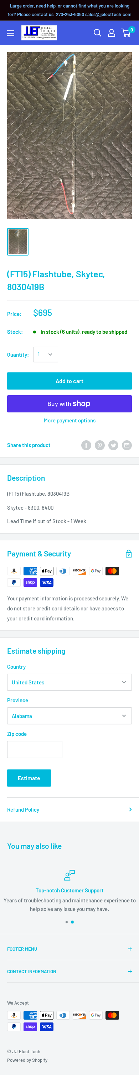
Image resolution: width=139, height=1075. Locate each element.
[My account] (111, 33)
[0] (126, 33)
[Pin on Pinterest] (100, 445)
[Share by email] (127, 445)
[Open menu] (10, 33)
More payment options (70, 420)
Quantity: (18, 354)
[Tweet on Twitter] (113, 445)
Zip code (17, 733)
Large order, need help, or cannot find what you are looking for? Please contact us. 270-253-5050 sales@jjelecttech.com (69, 10)
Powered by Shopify (27, 1060)
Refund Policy (23, 809)
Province (17, 700)
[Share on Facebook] (86, 445)
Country (16, 666)
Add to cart (69, 380)
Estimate (29, 777)
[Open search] (98, 33)
